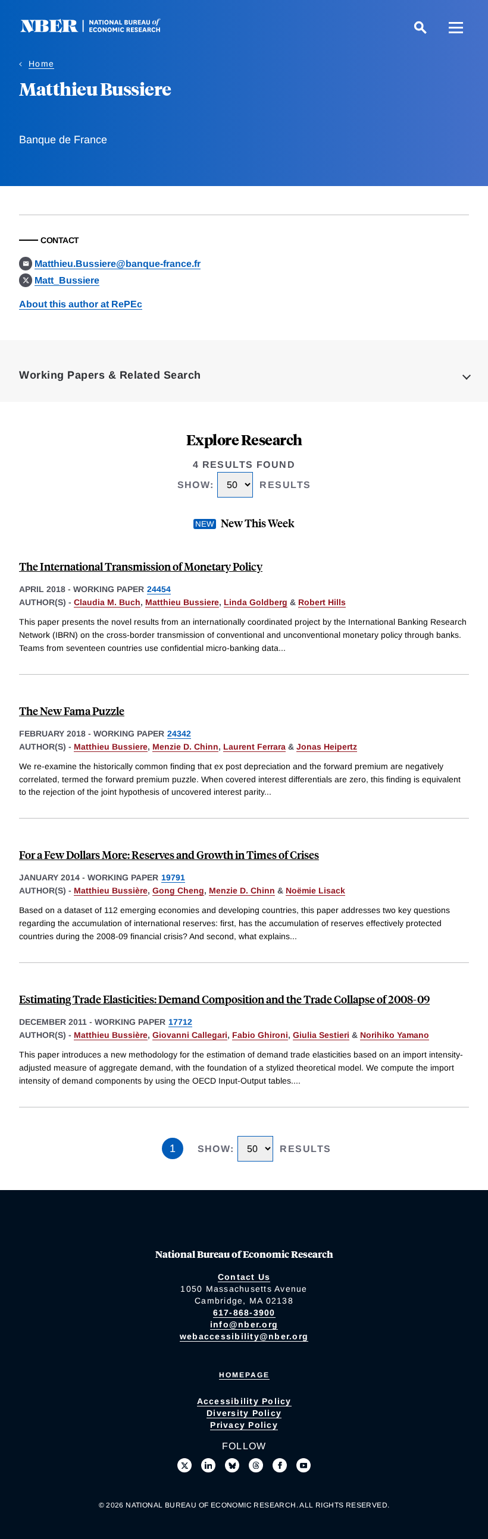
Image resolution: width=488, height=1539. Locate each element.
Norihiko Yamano (394, 1035)
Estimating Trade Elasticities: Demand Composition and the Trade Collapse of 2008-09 (224, 999)
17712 (180, 1022)
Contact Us (244, 1277)
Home (41, 63)
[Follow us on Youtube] (303, 1465)
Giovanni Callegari (189, 1035)
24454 (159, 589)
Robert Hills (322, 602)
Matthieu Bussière (111, 890)
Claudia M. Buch (107, 602)
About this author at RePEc (80, 304)
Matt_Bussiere (67, 280)
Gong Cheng (178, 890)
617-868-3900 (244, 1312)
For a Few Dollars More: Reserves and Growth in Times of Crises (169, 854)
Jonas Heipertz (326, 746)
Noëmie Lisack (315, 890)
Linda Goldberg (255, 602)
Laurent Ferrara (254, 746)
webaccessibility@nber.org (244, 1336)
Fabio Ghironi (260, 1035)
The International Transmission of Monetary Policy (140, 566)
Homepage (244, 1375)
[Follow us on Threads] (256, 1465)
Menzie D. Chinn (185, 746)
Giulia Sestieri (321, 1035)
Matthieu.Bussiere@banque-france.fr (118, 264)
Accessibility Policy (244, 1401)
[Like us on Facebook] (280, 1465)
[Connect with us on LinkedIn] (208, 1465)
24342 (179, 733)
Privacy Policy (244, 1425)
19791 (173, 877)
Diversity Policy (244, 1413)
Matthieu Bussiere (182, 602)
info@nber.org (244, 1324)
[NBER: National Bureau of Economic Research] (100, 29)
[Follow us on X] (184, 1465)
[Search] (420, 27)
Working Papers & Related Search (110, 375)
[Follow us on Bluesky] (232, 1465)
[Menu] (456, 27)
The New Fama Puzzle (71, 710)
